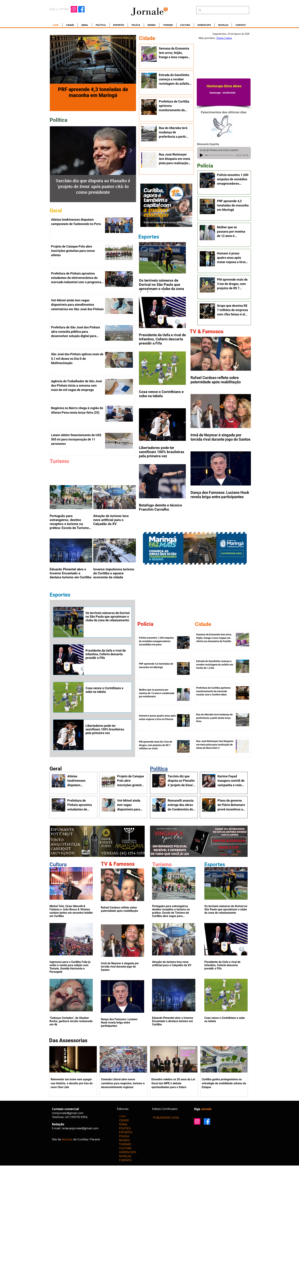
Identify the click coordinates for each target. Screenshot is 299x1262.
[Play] (201, 155)
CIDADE (124, 1120)
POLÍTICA (125, 1128)
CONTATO (125, 1160)
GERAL (123, 1124)
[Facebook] (81, 9)
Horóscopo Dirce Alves (224, 86)
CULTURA (125, 1148)
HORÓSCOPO (127, 1152)
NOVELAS (125, 1156)
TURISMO (125, 1144)
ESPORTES (125, 1132)
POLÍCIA (124, 1136)
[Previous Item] (55, 150)
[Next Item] (130, 150)
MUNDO (124, 1140)
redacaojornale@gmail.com (80, 1128)
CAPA (122, 1116)
